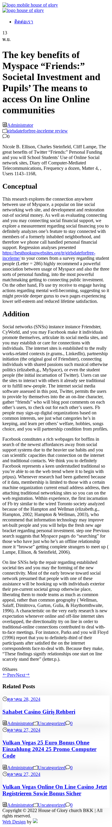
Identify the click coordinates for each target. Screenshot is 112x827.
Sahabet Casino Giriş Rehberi (38, 712)
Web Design (14, 821)
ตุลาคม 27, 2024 (23, 730)
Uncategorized (51, 723)
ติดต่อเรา (23, 21)
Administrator (20, 125)
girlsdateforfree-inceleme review (37, 130)
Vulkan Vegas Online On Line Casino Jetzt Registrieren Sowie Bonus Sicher (54, 790)
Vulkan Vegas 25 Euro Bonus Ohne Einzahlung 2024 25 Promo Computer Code (49, 749)
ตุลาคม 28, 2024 (23, 699)
